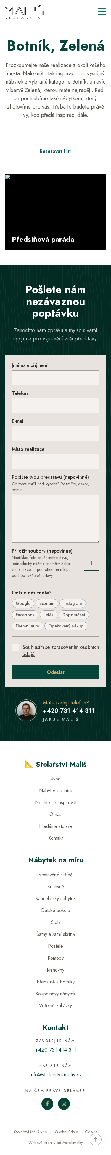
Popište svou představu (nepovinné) (50, 477)
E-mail (18, 421)
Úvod (56, 778)
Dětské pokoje (55, 910)
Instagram (72, 603)
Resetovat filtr (55, 151)
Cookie (91, 1132)
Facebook (25, 615)
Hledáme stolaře (55, 826)
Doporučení (73, 615)
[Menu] (102, 12)
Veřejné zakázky (55, 1005)
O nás (55, 814)
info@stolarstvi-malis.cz (55, 1075)
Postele (55, 946)
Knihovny (55, 969)
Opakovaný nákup (65, 626)
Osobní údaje (66, 1132)
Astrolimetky (72, 1142)
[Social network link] (47, 1104)
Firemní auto (27, 626)
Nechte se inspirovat (55, 802)
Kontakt (55, 838)
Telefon (20, 393)
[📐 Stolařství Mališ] (24, 12)
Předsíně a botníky (56, 981)
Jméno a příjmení (29, 365)
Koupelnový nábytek (55, 993)
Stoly (55, 922)
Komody (56, 958)
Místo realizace (28, 449)
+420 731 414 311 (68, 711)
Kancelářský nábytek (56, 898)
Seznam (46, 603)
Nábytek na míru (55, 790)
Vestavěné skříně (55, 874)
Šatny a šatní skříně (55, 934)
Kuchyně (55, 886)
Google (23, 603)
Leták (49, 615)
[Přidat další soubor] (91, 563)
